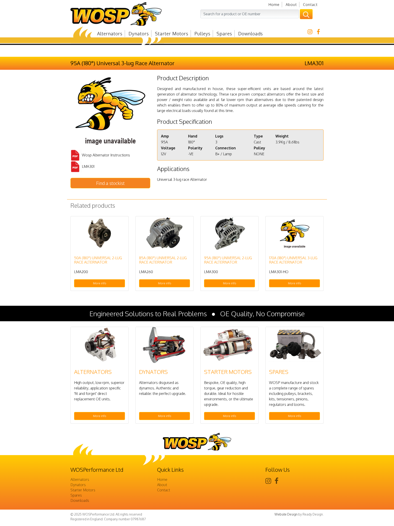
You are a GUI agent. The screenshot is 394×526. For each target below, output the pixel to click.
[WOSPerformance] (132, 14)
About (291, 4)
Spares (224, 33)
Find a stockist (110, 183)
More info (99, 283)
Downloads (250, 33)
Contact (310, 4)
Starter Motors (171, 33)
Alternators (109, 33)
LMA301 (88, 166)
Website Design (286, 514)
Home (274, 4)
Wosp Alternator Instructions (106, 155)
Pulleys (202, 33)
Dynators (139, 33)
